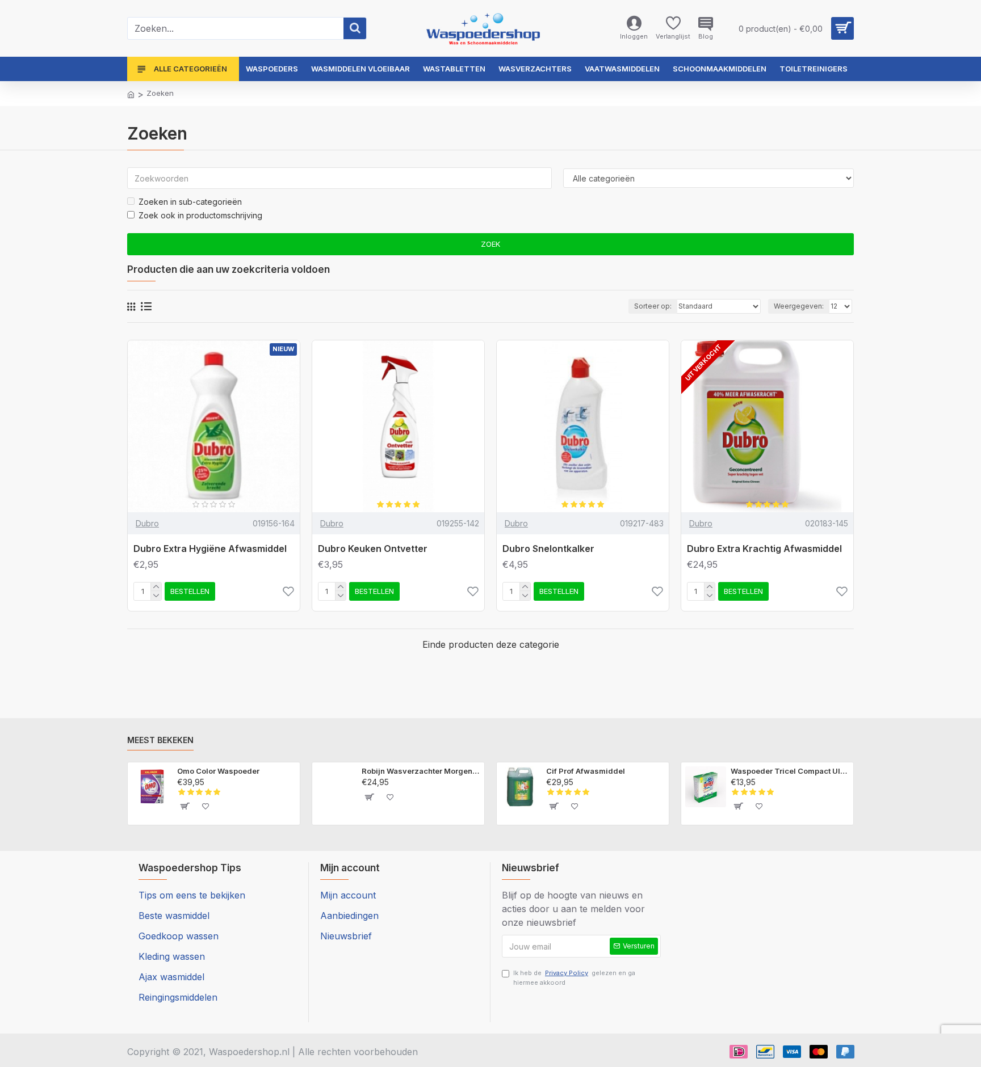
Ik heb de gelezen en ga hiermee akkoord (574, 977)
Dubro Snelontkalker (548, 548)
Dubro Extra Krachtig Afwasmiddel (764, 548)
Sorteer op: (653, 306)
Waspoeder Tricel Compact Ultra (790, 770)
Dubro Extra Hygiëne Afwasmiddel (210, 548)
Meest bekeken (160, 740)
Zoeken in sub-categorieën (190, 201)
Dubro (147, 523)
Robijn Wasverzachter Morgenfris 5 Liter (421, 770)
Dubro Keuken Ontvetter (372, 548)
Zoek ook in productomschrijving (200, 215)
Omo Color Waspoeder (218, 770)
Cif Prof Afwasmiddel (585, 770)
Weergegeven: (799, 306)
